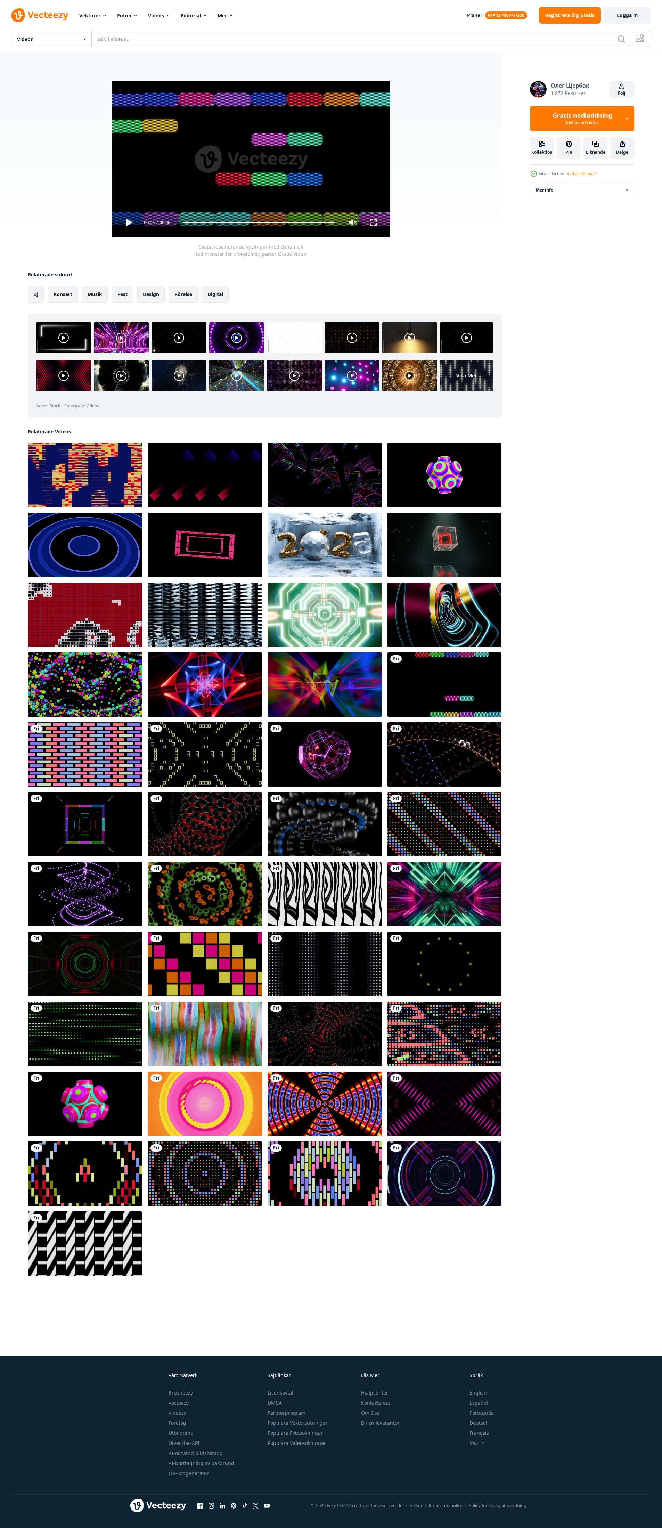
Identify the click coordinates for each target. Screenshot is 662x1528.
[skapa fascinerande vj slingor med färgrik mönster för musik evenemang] (444, 824)
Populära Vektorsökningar (298, 1423)
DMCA (275, 1402)
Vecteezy (179, 1402)
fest (122, 294)
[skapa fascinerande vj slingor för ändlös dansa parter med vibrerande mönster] (325, 475)
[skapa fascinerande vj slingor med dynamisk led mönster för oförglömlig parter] (444, 684)
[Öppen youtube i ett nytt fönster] (267, 1505)
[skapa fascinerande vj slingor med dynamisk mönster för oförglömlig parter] (205, 754)
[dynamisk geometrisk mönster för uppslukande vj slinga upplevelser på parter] (85, 1243)
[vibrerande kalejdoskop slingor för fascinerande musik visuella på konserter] (85, 684)
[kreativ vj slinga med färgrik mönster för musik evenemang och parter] (85, 1104)
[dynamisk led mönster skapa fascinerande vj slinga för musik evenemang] (444, 754)
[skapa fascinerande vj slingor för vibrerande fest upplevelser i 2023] (325, 545)
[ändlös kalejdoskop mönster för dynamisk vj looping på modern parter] (85, 964)
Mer (222, 15)
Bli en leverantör (380, 1423)
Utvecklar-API (184, 1443)
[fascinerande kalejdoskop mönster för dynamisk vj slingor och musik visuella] (85, 824)
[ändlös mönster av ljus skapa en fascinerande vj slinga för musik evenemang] (325, 964)
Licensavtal (280, 1392)
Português (481, 1412)
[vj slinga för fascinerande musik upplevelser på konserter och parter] (444, 1173)
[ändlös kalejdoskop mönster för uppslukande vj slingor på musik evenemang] (205, 894)
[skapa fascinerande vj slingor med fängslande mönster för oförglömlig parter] (444, 545)
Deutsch (479, 1423)
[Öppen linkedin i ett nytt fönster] (222, 1505)
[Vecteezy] (39, 15)
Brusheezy (181, 1392)
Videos (156, 15)
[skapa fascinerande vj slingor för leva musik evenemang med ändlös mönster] (444, 964)
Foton (124, 15)
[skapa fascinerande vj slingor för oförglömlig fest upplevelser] (85, 754)
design (151, 294)
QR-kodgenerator (189, 1473)
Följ (622, 93)
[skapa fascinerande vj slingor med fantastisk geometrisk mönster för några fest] (205, 824)
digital (215, 294)
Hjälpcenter (374, 1392)
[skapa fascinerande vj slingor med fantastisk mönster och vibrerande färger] (85, 894)
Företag (177, 1423)
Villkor (416, 1505)
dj (35, 294)
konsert (63, 294)
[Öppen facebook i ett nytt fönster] (200, 1505)
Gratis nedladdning (582, 118)
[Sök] (621, 39)
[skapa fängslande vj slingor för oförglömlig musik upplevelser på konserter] (85, 615)
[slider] (259, 222)
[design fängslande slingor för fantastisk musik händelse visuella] (325, 824)
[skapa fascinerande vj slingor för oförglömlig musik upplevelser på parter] (444, 475)
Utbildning (181, 1433)
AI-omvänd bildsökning (196, 1453)
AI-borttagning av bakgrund (201, 1463)
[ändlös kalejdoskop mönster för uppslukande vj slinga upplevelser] (444, 1034)
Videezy (177, 1412)
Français (479, 1433)
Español (478, 1402)
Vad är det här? (581, 174)
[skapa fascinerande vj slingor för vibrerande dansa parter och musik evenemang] (205, 545)
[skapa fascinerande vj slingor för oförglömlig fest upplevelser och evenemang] (85, 475)
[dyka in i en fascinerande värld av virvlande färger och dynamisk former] (205, 1104)
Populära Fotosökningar (295, 1433)
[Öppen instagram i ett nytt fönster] (211, 1505)
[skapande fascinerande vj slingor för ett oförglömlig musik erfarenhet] (325, 894)
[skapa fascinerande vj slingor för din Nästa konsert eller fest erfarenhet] (325, 1034)
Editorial (191, 15)
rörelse (183, 294)
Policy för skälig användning (497, 1505)
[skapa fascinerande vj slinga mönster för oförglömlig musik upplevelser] (444, 894)
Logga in (627, 15)
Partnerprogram (286, 1412)
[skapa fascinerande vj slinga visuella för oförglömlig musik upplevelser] (325, 615)
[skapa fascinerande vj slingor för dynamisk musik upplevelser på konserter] (205, 964)
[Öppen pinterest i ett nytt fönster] (233, 1505)
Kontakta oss (376, 1402)
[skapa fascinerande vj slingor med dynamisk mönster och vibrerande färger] (85, 545)
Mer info (544, 190)
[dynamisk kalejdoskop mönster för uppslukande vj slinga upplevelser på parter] (205, 1173)
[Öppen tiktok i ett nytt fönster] (244, 1505)
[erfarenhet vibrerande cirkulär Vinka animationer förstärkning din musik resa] (325, 1104)
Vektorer (89, 15)
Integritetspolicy (445, 1505)
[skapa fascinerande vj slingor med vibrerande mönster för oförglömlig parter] (205, 475)
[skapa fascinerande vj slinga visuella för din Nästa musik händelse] (325, 1173)
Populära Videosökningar (297, 1443)
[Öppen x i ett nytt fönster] (256, 1505)
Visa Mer (466, 375)
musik (95, 294)
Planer (474, 15)
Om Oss (370, 1412)
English (478, 1392)
